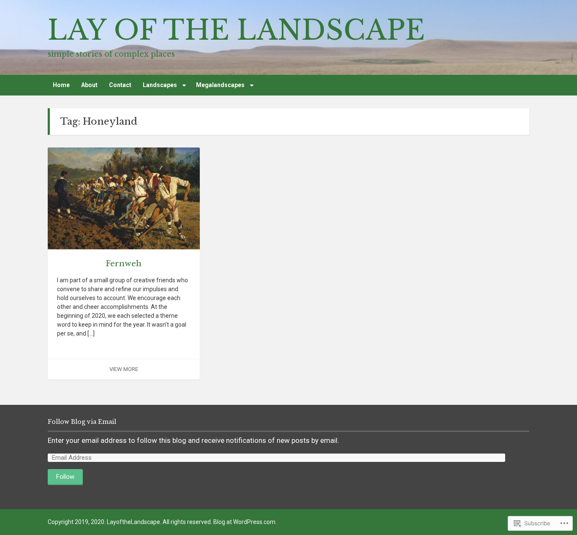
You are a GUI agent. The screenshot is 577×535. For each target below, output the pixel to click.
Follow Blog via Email (82, 422)
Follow (65, 476)
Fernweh (124, 263)
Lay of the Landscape (236, 30)
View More (123, 369)
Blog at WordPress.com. (245, 522)
